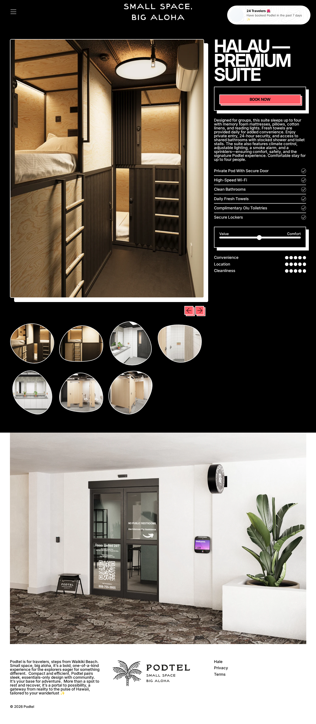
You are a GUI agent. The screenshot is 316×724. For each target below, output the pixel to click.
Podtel (29, 706)
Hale (218, 661)
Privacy (221, 668)
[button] (32, 343)
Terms (220, 674)
